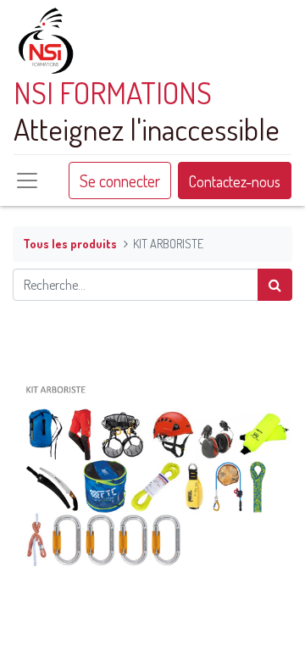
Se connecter (120, 180)
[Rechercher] (275, 285)
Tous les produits (70, 243)
